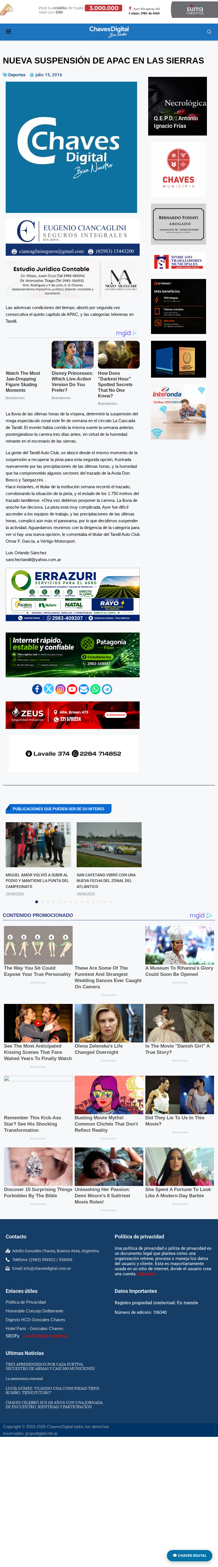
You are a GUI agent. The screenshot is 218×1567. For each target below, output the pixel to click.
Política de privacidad (139, 1237)
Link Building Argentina (45, 1335)
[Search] (209, 32)
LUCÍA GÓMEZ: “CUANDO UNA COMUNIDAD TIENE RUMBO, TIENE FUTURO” (52, 1390)
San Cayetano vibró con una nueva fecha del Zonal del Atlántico (106, 880)
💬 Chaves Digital (190, 1555)
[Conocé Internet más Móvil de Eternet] (178, 306)
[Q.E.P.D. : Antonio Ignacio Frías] (177, 106)
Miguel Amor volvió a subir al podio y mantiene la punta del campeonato (37, 880)
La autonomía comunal (24, 1378)
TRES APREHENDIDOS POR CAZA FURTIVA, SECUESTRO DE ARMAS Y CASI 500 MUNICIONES (50, 1366)
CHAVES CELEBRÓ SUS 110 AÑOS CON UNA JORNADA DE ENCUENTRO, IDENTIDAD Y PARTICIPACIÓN (54, 1404)
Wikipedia (147, 1273)
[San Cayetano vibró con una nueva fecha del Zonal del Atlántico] (109, 844)
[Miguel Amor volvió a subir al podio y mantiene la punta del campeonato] (38, 844)
